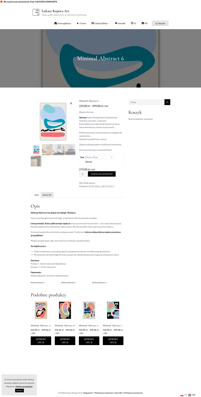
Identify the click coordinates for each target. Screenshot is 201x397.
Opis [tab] (36, 195)
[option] (191, 395)
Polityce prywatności (24, 386)
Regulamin (88, 393)
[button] (71, 103)
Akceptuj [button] (19, 390)
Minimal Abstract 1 (38, 283)
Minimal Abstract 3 (99, 283)
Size (82, 157)
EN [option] (193, 394)
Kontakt (118, 393)
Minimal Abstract (101, 186)
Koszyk (161, 23)
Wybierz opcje (41, 341)
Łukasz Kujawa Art (55, 11)
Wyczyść (88, 162)
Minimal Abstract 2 (68, 283)
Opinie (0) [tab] (46, 195)
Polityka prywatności (104, 393)
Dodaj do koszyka (102, 174)
